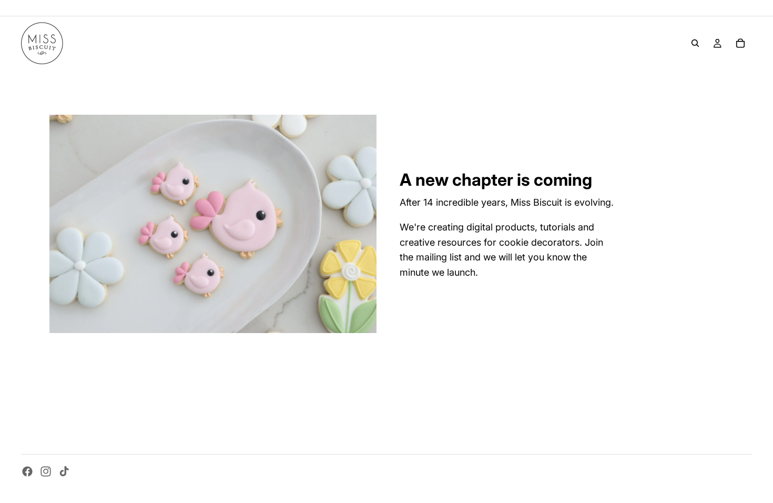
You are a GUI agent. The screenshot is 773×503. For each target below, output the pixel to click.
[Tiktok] (64, 471)
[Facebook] (27, 471)
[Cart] (740, 43)
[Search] (695, 43)
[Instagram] (45, 471)
